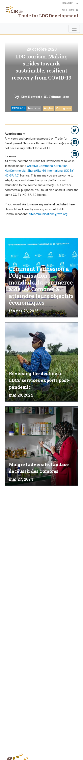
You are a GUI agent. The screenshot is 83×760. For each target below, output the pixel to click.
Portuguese (63, 108)
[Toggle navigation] (74, 29)
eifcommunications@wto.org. (48, 214)
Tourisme (34, 108)
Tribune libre (59, 97)
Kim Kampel (30, 97)
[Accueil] (13, 9)
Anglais (49, 108)
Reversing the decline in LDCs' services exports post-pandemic (39, 380)
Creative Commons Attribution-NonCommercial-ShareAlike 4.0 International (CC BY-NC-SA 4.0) (40, 170)
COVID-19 (18, 108)
